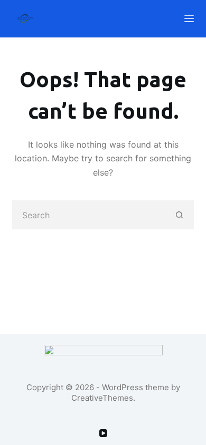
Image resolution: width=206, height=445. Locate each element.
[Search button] (179, 215)
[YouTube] (103, 433)
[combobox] (89, 214)
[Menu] (189, 18)
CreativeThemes (102, 398)
